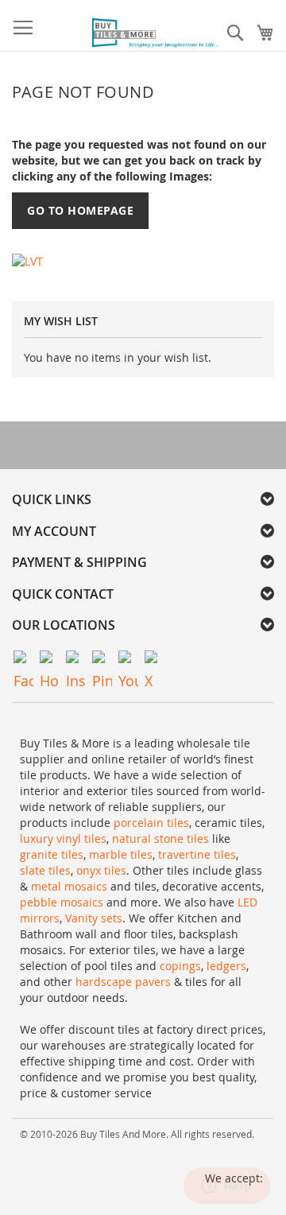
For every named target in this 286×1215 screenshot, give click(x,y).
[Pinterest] (102, 660)
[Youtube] (128, 660)
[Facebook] (23, 660)
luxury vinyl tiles (63, 838)
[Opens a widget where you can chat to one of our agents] (226, 1187)
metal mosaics (69, 886)
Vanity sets (93, 918)
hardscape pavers (123, 981)
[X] (154, 660)
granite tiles (51, 854)
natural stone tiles (160, 838)
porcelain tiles (151, 822)
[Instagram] (76, 660)
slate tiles (45, 870)
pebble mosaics (61, 902)
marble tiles (121, 854)
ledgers (226, 965)
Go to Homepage (80, 210)
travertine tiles (197, 854)
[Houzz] (50, 660)
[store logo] (156, 33)
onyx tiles (101, 870)
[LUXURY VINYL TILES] (27, 260)
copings (180, 965)
